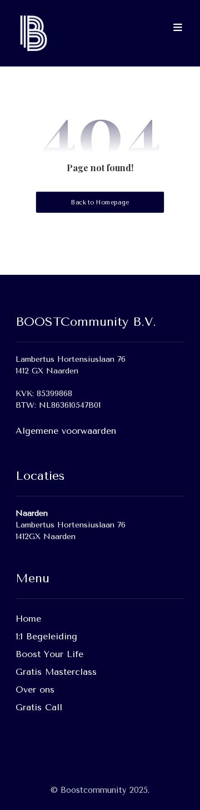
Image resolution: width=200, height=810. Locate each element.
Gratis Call (39, 707)
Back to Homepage (100, 202)
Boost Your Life (49, 654)
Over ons (35, 689)
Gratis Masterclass (56, 672)
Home (28, 618)
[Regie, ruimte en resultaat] (32, 33)
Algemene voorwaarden (66, 430)
